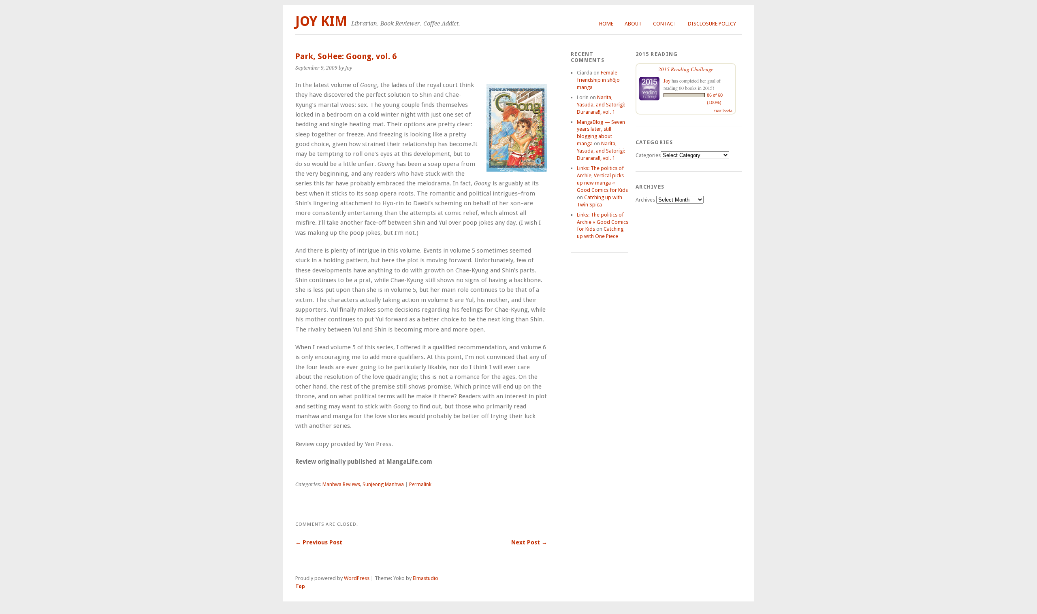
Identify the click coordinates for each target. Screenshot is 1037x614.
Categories (648, 155)
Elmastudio (425, 578)
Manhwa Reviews (341, 484)
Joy (667, 80)
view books (723, 110)
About (633, 24)
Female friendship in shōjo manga (598, 80)
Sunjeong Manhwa (383, 484)
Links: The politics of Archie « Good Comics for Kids (602, 222)
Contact (664, 24)
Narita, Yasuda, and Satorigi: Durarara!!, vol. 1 (601, 104)
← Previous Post (318, 542)
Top (300, 586)
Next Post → (529, 542)
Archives (645, 200)
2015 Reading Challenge (685, 69)
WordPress (356, 578)
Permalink (420, 484)
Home (606, 24)
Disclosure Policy (712, 24)
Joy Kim (321, 21)
